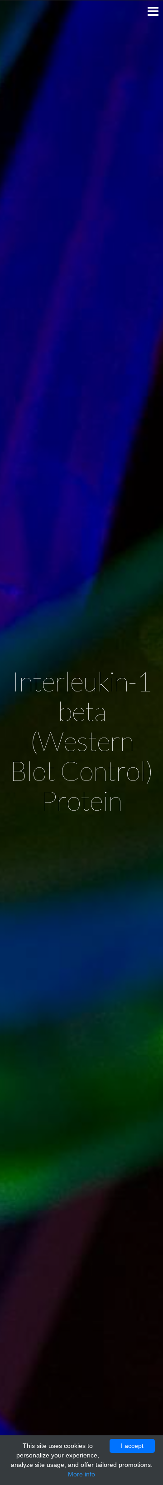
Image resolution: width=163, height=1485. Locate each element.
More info (81, 1474)
